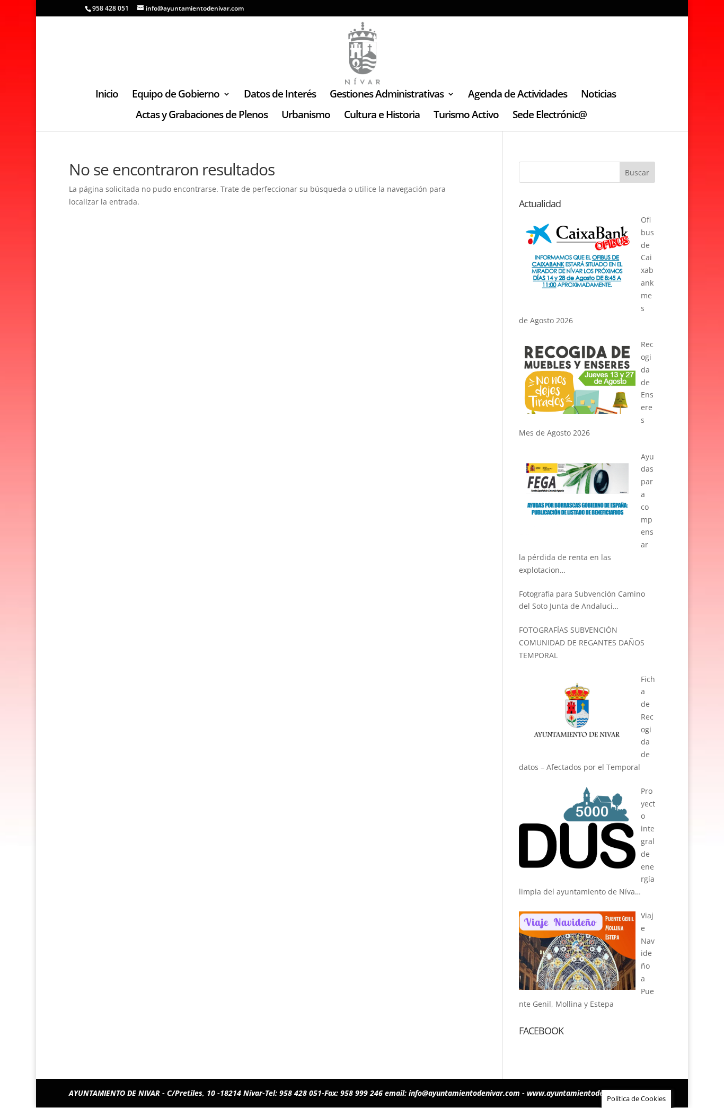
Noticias (598, 95)
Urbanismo (305, 116)
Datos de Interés (280, 95)
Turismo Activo (466, 116)
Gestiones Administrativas (387, 95)
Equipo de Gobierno (175, 95)
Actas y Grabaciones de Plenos (202, 116)
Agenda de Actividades (517, 95)
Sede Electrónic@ (550, 116)
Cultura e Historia (382, 116)
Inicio (106, 95)
